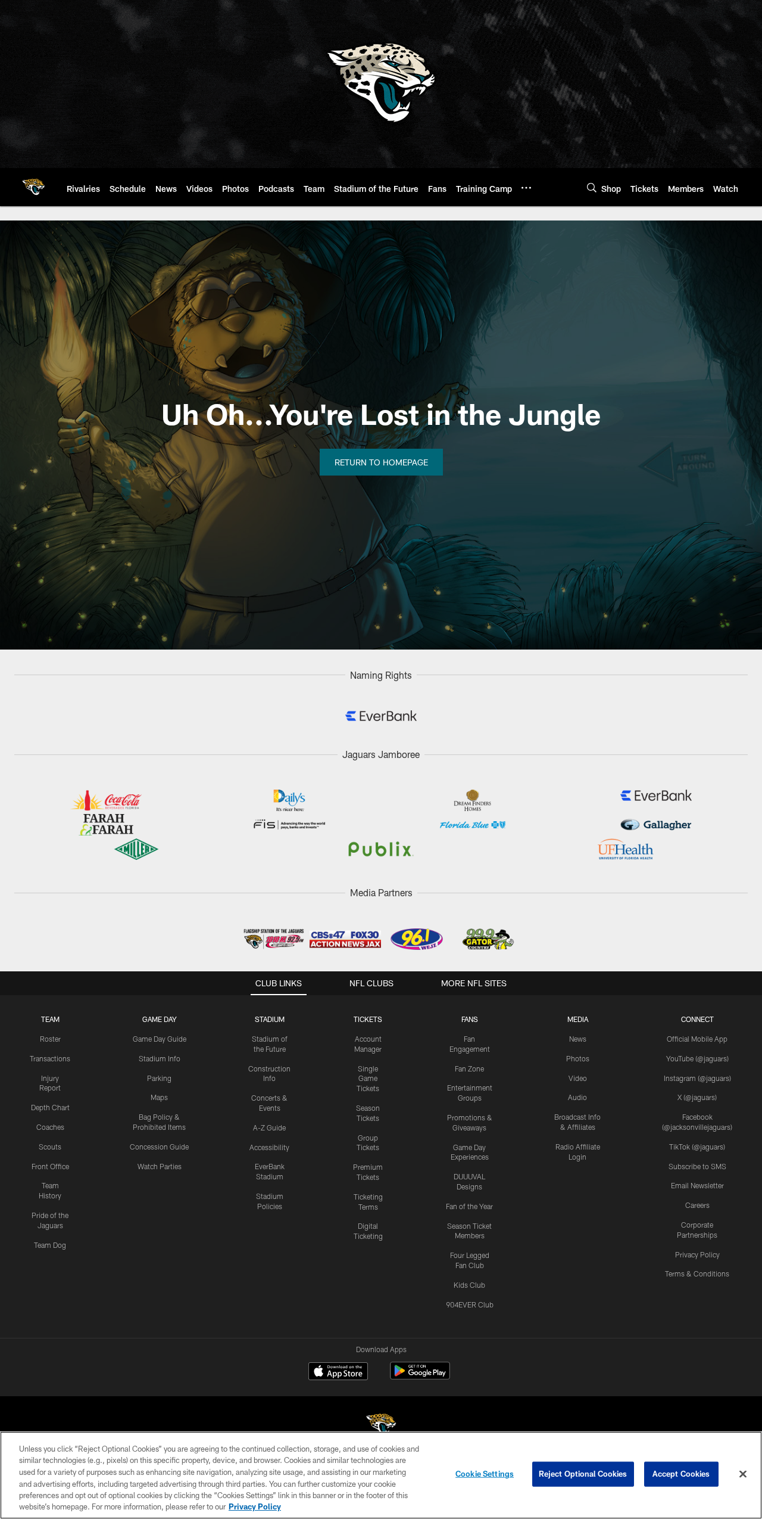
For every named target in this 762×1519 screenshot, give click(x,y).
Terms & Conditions (697, 1273)
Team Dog (50, 1245)
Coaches (50, 1127)
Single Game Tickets (368, 1078)
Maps (159, 1097)
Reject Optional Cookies (583, 1473)
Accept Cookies (681, 1473)
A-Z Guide (269, 1127)
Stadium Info (159, 1058)
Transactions (50, 1058)
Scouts (50, 1146)
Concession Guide (159, 1146)
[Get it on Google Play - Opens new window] (420, 1376)
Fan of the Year (469, 1206)
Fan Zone (469, 1068)
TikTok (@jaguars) (697, 1146)
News (577, 1039)
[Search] (592, 187)
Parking (159, 1078)
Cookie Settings (484, 1473)
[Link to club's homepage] (33, 187)
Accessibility (269, 1147)
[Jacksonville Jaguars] (381, 1426)
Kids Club (469, 1285)
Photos (577, 1058)
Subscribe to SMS (697, 1166)
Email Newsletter (697, 1185)
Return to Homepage (381, 462)
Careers (697, 1205)
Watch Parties (160, 1166)
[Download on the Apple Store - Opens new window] (338, 1372)
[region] (381, 1475)
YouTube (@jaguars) (697, 1058)
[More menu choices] (526, 187)
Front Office (50, 1166)
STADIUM (270, 1019)
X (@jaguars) (697, 1097)
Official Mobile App (697, 1039)
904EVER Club (470, 1304)
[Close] (743, 1474)
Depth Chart (50, 1107)
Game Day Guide (159, 1039)
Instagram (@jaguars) (697, 1078)
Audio (577, 1097)
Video (578, 1078)
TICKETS (368, 1019)
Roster (50, 1039)
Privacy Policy (697, 1254)
